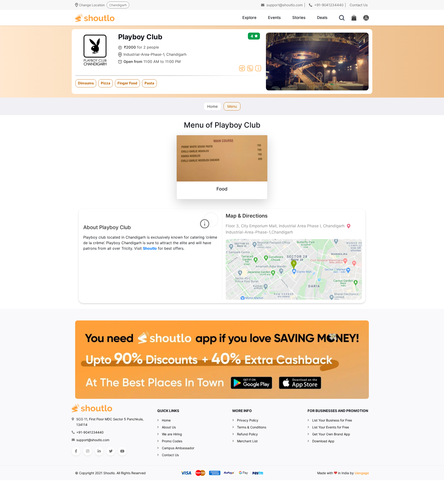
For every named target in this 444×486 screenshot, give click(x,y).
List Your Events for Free (330, 427)
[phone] (250, 68)
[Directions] (242, 68)
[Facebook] (76, 451)
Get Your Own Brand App (331, 434)
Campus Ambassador (178, 448)
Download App (323, 441)
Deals (322, 17)
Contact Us (359, 5)
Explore (249, 17)
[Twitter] (110, 451)
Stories (298, 17)
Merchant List (247, 441)
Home (212, 106)
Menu (232, 106)
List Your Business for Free (332, 420)
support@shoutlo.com (284, 5)
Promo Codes (172, 441)
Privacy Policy (247, 420)
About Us (169, 427)
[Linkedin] (99, 451)
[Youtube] (122, 451)
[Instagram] (87, 451)
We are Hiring (172, 434)
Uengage (362, 473)
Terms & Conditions (251, 427)
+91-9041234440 (328, 5)
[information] (258, 68)
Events (274, 17)
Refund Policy (247, 434)
